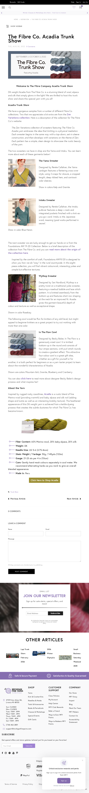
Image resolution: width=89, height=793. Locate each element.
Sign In (78, 2)
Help (72, 2)
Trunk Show (14, 492)
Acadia (47, 394)
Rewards (13, 2)
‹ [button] (1, 12)
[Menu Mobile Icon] (3, 8)
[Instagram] (6, 753)
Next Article (73, 498)
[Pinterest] (17, 753)
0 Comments (30, 47)
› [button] (87, 12)
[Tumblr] (10, 753)
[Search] (10, 7)
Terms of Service (11, 784)
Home (16, 19)
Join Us (85, 2)
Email (47, 529)
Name (10, 529)
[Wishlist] (74, 8)
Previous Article (18, 498)
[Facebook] (2, 753)
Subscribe (55, 613)
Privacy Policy (28, 784)
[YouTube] (13, 753)
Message (11, 539)
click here (26, 378)
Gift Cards (21, 2)
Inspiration (25, 19)
